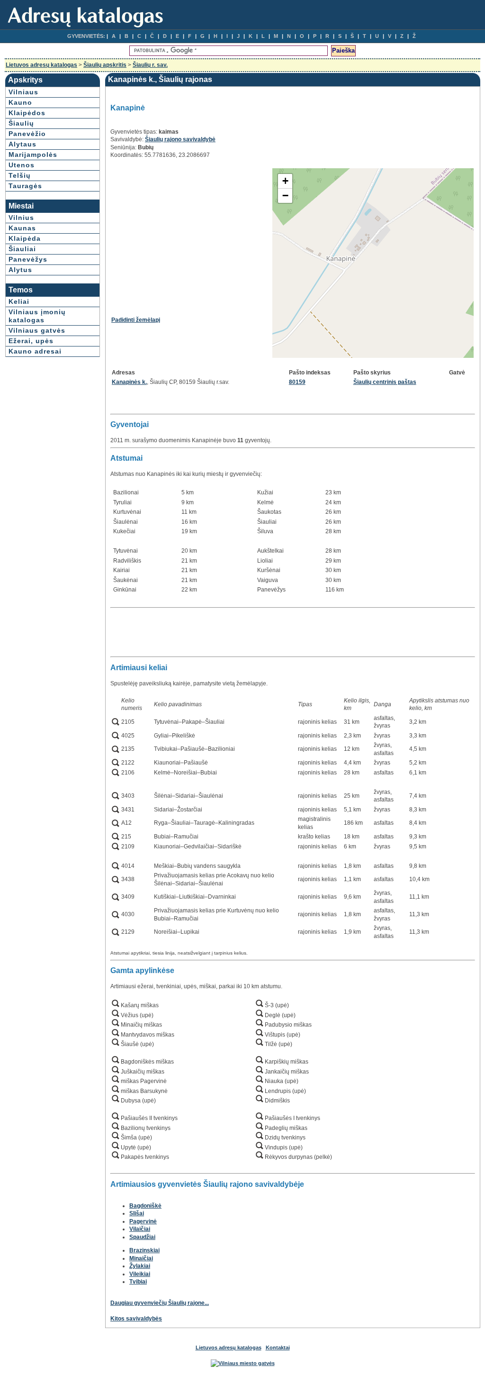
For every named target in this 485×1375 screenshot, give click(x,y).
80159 (297, 382)
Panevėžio (27, 133)
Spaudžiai (142, 1237)
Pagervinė (143, 1221)
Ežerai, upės (31, 341)
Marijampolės (33, 154)
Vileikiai (139, 1274)
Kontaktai (278, 1347)
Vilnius (21, 217)
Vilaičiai (139, 1229)
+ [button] (285, 181)
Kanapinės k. (129, 382)
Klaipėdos (27, 113)
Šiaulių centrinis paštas (384, 382)
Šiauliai (22, 249)
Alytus (20, 269)
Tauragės (25, 186)
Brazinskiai (144, 1250)
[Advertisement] (190, 234)
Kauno (20, 102)
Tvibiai (138, 1281)
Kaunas (22, 228)
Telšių (20, 175)
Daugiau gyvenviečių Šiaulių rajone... (159, 1303)
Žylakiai (139, 1266)
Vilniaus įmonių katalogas (37, 316)
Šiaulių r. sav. (150, 65)
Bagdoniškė (145, 1205)
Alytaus (22, 144)
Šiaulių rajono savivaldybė (180, 139)
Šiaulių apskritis (104, 65)
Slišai (136, 1213)
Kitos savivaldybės (136, 1318)
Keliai (19, 301)
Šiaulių (21, 123)
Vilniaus (23, 92)
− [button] (285, 195)
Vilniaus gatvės (37, 330)
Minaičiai (141, 1258)
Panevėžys (28, 259)
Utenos (22, 165)
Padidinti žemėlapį (135, 320)
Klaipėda (25, 238)
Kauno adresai (35, 351)
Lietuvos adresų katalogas (41, 65)
